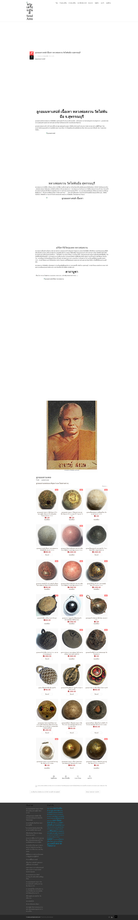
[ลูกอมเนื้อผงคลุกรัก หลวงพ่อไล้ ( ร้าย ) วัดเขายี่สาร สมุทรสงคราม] (96, 535)
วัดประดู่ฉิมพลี (58, 827)
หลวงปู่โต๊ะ (56, 835)
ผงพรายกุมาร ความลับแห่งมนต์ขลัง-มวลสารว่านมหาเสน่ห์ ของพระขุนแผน (35, 869)
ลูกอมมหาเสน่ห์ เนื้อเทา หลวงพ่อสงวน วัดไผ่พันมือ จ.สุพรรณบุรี (57, 53)
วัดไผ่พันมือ (74, 785)
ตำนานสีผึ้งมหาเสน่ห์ (32, 859)
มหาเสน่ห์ (57, 785)
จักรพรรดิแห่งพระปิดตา (32, 904)
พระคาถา (90, 3)
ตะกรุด (57, 810)
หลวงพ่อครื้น (83, 785)
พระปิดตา (55, 816)
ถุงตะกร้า (90, 778)
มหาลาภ (53, 785)
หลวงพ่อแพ (94, 785)
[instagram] (111, 917)
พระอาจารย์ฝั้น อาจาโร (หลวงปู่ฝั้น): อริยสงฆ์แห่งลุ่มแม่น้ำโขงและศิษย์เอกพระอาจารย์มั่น (35, 840)
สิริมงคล (79, 785)
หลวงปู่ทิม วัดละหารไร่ (58, 833)
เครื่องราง (54, 837)
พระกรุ (55, 814)
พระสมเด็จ (61, 816)
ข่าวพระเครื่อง (72, 3)
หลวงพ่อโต (49, 837)
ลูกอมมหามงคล (45, 480)
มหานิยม (49, 785)
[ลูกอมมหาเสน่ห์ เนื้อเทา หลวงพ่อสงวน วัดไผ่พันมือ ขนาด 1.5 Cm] (47, 535)
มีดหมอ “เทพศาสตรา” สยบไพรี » (93, 791)
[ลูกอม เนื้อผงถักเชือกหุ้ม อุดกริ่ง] (47, 675)
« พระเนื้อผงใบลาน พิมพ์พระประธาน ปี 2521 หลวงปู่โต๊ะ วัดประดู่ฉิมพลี (44, 791)
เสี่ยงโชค (50, 841)
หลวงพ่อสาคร (61, 835)
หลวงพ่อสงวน (89, 785)
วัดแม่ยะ (57, 829)
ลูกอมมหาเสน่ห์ (69, 785)
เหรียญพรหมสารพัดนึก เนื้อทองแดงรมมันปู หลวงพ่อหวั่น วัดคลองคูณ (34, 818)
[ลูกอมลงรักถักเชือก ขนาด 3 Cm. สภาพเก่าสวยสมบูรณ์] (47, 639)
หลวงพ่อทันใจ (30, 901)
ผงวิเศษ (41, 785)
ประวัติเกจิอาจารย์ (82, 3)
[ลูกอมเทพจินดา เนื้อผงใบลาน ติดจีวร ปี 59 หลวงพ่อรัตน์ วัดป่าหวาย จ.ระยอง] (96, 710)
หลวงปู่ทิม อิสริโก (50, 835)
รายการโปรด (78, 778)
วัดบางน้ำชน (52, 827)
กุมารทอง (50, 808)
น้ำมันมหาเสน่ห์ (56, 812)
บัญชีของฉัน (54, 778)
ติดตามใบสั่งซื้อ (66, 778)
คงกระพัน (57, 808)
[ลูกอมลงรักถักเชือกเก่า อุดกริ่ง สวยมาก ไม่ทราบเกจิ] (72, 675)
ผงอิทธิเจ (45, 785)
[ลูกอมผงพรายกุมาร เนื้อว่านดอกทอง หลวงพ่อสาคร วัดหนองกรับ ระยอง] (72, 749)
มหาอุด (57, 823)
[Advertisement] (69, 34)
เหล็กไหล (55, 841)
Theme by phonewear (47, 917)
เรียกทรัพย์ (56, 839)
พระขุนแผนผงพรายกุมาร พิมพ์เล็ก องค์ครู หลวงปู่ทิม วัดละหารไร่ (34, 811)
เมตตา (98, 785)
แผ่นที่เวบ (108, 3)
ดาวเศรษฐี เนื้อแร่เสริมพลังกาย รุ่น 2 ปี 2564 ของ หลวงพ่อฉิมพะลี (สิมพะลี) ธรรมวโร (34, 891)
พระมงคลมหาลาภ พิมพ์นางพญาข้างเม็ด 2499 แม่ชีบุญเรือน (34, 877)
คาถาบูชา (50, 810)
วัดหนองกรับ (52, 829)
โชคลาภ (51, 845)
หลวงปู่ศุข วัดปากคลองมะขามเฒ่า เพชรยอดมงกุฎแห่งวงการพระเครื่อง (34, 909)
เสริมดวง (60, 839)
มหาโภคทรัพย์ (62, 785)
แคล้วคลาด (56, 843)
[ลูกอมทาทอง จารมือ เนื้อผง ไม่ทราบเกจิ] (96, 675)
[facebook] (109, 917)
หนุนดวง (61, 831)
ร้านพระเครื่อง (63, 3)
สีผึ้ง (57, 831)
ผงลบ (39, 785)
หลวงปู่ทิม (49, 833)
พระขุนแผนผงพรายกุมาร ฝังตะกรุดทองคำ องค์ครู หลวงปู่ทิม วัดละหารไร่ (34, 884)
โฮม (57, 3)
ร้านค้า (37, 480)
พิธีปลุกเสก (59, 818)
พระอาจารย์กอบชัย (51, 818)
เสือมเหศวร (102, 785)
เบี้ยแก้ (58, 837)
